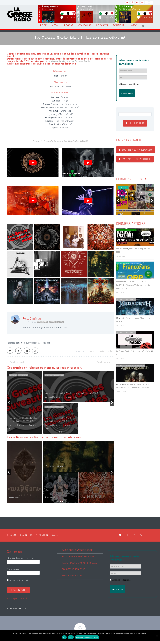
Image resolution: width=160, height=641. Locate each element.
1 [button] (59, 432)
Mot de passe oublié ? (17, 598)
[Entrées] (20, 237)
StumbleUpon (35, 351)
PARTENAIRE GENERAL (123, 263)
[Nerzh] (101, 237)
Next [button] (112, 402)
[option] (78, 472)
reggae (116, 14)
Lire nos (121, 579)
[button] (143, 26)
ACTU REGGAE (120, 230)
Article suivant (104, 361)
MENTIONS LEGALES (48, 534)
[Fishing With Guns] (47, 264)
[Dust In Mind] (20, 291)
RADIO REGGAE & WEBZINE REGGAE (79, 563)
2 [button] (61, 432)
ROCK (43, 25)
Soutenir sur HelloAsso (137, 149)
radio (110, 351)
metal (78, 14)
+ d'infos (71, 17)
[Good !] (62, 13)
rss (142, 2)
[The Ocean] (47, 237)
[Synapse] (74, 291)
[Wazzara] (74, 264)
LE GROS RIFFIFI (123, 187)
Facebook (18, 351)
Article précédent (18, 361)
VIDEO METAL (129, 365)
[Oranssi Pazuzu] (101, 264)
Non (70, 637)
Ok (64, 637)
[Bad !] (73, 13)
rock (40, 14)
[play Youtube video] (32, 162)
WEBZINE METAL (56, 322)
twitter (127, 2)
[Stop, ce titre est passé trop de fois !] (68, 13)
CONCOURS (84, 25)
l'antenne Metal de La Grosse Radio (69, 61)
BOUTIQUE (118, 25)
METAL (55, 25)
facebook (132, 2)
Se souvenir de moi (18, 579)
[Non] (157, 635)
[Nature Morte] (74, 237)
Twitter (10, 351)
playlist (101, 351)
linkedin (137, 2)
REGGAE (68, 25)
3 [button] (63, 501)
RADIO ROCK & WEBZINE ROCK (77, 550)
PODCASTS (102, 25)
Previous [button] (9, 402)
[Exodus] (101, 291)
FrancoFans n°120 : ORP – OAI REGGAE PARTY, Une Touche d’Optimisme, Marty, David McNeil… (133, 285)
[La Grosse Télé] (147, 2)
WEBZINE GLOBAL (135, 263)
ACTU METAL (42, 322)
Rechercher (136, 123)
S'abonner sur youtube (136, 159)
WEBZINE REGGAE (131, 230)
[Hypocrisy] (47, 291)
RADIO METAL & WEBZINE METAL (78, 557)
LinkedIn (27, 351)
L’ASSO (133, 25)
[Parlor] (20, 264)
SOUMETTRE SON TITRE (21, 534)
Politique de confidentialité (87, 637)
